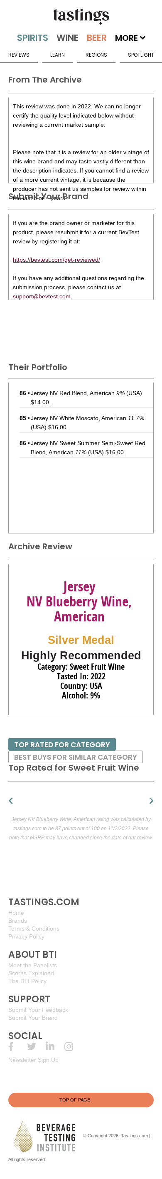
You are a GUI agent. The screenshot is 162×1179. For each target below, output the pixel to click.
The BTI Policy (27, 981)
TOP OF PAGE (74, 1099)
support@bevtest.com (42, 296)
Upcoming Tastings (73, 1046)
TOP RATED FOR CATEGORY (62, 745)
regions (96, 54)
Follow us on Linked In (55, 1046)
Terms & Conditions (33, 928)
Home (16, 912)
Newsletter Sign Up (33, 1059)
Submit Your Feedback (38, 1009)
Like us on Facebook (17, 1046)
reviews (18, 54)
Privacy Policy (26, 936)
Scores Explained (31, 973)
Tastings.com (134, 1135)
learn (57, 54)
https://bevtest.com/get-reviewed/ (56, 259)
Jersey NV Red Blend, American (78, 393)
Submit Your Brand (33, 1017)
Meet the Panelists (32, 965)
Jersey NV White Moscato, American (87, 418)
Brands (17, 920)
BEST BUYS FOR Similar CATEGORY (75, 757)
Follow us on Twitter (36, 1046)
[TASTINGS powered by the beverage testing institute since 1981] (81, 16)
